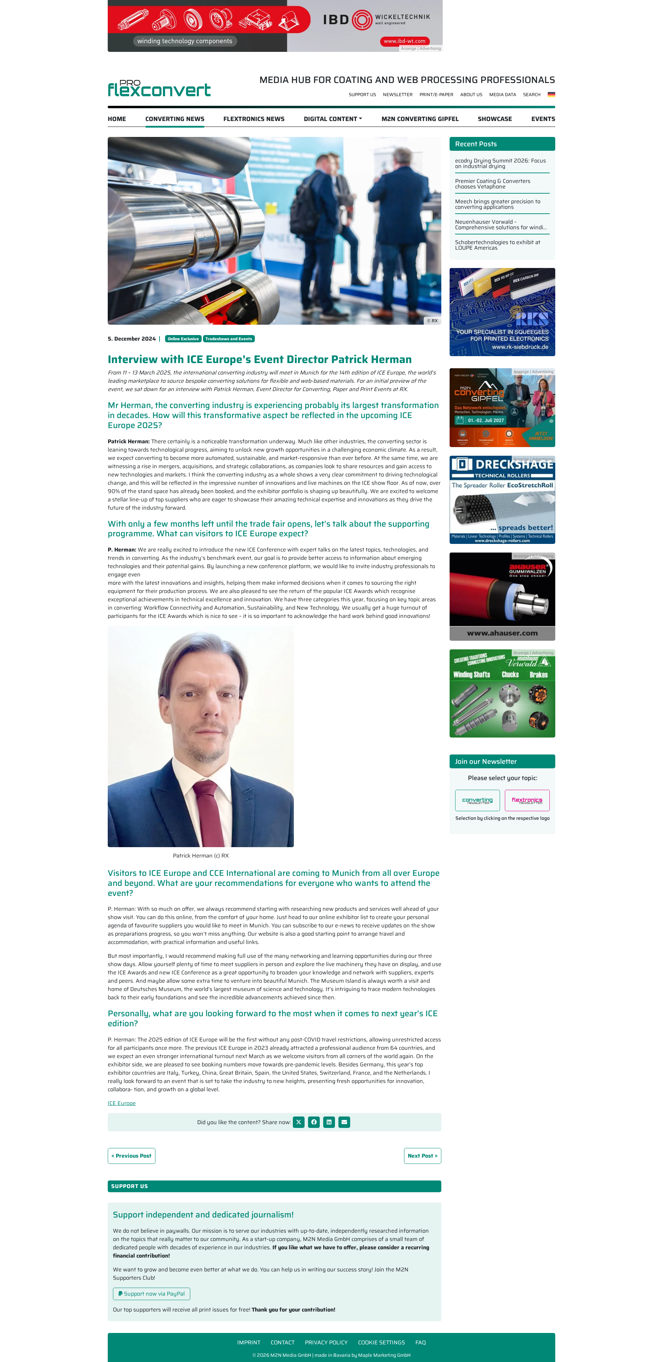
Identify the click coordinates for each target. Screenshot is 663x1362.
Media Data (502, 94)
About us (471, 94)
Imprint (248, 1342)
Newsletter (398, 94)
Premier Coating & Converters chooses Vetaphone (492, 183)
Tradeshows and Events (228, 338)
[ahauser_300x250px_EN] (502, 600)
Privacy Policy (326, 1342)
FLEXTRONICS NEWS (254, 119)
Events (543, 119)
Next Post (420, 1155)
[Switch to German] (552, 94)
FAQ (420, 1342)
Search (532, 94)
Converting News (174, 119)
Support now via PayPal (154, 1293)
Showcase (495, 119)
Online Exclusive (183, 338)
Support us (362, 94)
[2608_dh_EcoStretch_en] (502, 504)
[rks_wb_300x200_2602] (502, 316)
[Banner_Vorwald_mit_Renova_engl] (502, 697)
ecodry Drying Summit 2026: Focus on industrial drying (500, 163)
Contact (283, 1342)
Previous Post (134, 1155)
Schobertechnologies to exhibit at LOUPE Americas (497, 245)
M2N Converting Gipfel (420, 119)
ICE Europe (122, 1103)
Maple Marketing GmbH (384, 1355)
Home (117, 119)
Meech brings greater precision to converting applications (497, 204)
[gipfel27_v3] (502, 411)
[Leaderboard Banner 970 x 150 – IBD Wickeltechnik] (275, 25)
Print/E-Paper (436, 94)
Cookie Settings (381, 1342)
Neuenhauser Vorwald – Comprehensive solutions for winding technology (502, 224)
